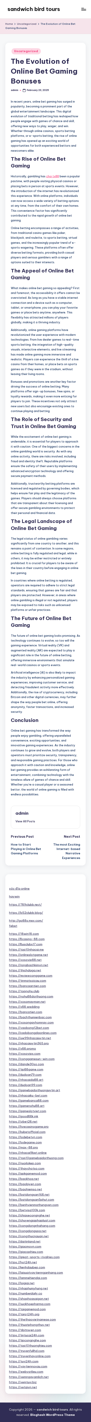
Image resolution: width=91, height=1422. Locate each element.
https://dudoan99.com (25, 1085)
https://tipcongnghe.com (27, 1340)
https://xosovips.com (24, 1054)
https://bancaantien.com (27, 986)
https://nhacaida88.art (26, 1080)
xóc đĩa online (19, 889)
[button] (25, 821)
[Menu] (83, 9)
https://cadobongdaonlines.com (33, 1033)
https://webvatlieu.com (26, 1372)
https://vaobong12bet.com (29, 1028)
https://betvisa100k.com (27, 1210)
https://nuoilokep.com (25, 1163)
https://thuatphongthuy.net (29, 1325)
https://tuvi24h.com (23, 1361)
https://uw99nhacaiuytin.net (30, 1038)
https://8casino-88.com (27, 939)
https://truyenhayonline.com (30, 1356)
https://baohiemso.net (25, 1189)
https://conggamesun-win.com (32, 1059)
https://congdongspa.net (27, 1231)
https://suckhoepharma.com (29, 1304)
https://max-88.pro (23, 1147)
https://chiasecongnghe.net (29, 1215)
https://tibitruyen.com (25, 1330)
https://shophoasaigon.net (29, 1299)
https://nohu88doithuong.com (31, 996)
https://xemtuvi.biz (23, 1382)
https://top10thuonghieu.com (30, 1345)
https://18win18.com (24, 934)
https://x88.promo (22, 1049)
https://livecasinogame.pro (29, 1127)
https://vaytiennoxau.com (28, 1366)
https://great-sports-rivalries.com (34, 1257)
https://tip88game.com (26, 1069)
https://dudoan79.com (25, 1075)
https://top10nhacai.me (26, 949)
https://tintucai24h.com (26, 1335)
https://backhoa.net (24, 1179)
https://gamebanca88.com (29, 1100)
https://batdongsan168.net (29, 1194)
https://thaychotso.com (26, 1168)
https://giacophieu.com (26, 1252)
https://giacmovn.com (25, 1246)
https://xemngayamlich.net (29, 1377)
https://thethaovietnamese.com (32, 1319)
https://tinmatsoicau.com (27, 981)
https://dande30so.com (26, 1064)
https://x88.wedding (24, 1007)
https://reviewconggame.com (30, 976)
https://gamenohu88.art (26, 1106)
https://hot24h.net (23, 1262)
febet (13, 926)
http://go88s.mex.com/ (26, 921)
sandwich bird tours (34, 9)
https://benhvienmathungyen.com (34, 1205)
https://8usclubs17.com (25, 944)
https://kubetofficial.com (27, 1132)
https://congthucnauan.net (29, 1236)
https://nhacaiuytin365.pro (29, 1043)
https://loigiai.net (21, 1283)
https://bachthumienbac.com (30, 1017)
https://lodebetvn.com (25, 1137)
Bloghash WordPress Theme (52, 1415)
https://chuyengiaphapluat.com (32, 1220)
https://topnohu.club (24, 991)
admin (21, 813)
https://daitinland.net (24, 1241)
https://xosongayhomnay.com (31, 1022)
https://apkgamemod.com (28, 1173)
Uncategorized (26, 51)
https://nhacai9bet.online (28, 1153)
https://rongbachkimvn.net (28, 965)
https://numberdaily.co (25, 1293)
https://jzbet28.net (23, 1121)
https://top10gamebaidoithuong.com (36, 1158)
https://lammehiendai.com (28, 1278)
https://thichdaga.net (25, 970)
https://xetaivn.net (23, 1387)
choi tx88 (52, 176)
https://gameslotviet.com (27, 1111)
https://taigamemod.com (27, 1309)
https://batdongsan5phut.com (31, 1200)
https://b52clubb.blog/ (26, 913)
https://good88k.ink (23, 1116)
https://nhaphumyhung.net (28, 1288)
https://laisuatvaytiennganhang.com (36, 1272)
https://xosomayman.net (27, 1002)
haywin (14, 896)
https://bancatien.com (25, 1012)
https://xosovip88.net (25, 960)
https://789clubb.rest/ (25, 905)
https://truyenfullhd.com (26, 1351)
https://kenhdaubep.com (27, 1267)
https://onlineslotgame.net (28, 955)
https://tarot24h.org (24, 1314)
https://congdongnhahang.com (32, 1226)
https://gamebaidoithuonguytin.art (34, 1090)
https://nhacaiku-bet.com (28, 1095)
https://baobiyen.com (25, 1184)
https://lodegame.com (25, 1142)
